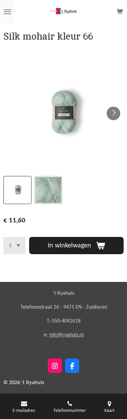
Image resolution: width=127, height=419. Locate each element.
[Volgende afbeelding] (113, 113)
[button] (17, 190)
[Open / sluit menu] (7, 12)
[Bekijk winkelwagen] (119, 12)
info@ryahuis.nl (66, 335)
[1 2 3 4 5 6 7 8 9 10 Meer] (14, 245)
